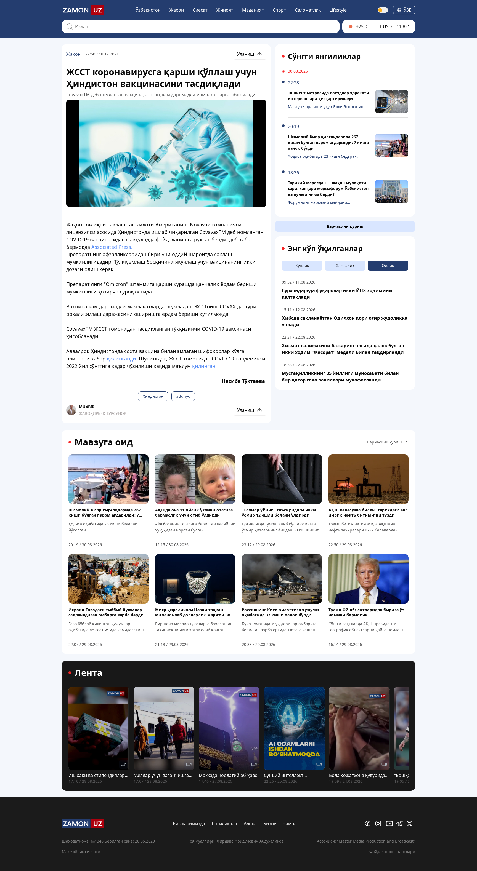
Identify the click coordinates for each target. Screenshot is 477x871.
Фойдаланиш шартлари (392, 851)
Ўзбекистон (148, 10)
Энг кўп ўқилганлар (325, 248)
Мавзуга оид (104, 442)
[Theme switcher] (383, 10)
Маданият (253, 10)
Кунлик (302, 265)
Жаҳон (176, 10)
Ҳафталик (345, 265)
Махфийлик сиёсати (81, 851)
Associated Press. (111, 247)
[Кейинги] (404, 672)
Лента (88, 672)
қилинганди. (122, 358)
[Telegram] (400, 823)
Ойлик (388, 265)
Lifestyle (338, 10)
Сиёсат (200, 10)
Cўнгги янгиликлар (324, 56)
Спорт (279, 10)
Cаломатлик (308, 10)
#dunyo (183, 396)
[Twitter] (411, 823)
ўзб (408, 10)
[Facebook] (369, 823)
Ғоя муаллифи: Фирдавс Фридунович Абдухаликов (235, 841)
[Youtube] (390, 823)
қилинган (203, 366)
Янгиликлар (224, 824)
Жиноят (224, 10)
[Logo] (83, 10)
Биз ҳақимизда (189, 824)
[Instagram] (379, 823)
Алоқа (250, 824)
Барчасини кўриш (345, 226)
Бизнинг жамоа (280, 824)
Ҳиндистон (153, 396)
